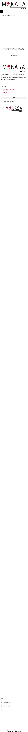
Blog (2, 710)
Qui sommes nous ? (5, 706)
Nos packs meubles (5, 702)
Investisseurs (4, 698)
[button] (14, 98)
